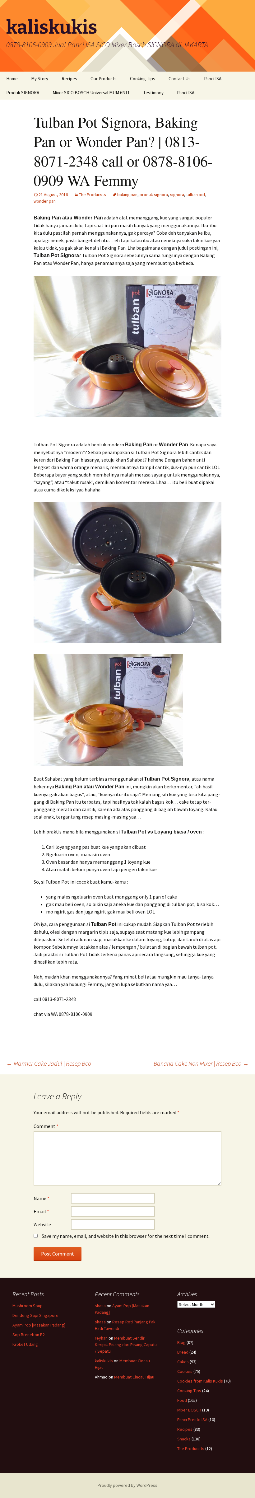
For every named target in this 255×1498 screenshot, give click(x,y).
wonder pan (45, 201)
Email (41, 1211)
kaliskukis (104, 1361)
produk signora (154, 194)
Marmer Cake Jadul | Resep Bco (48, 1063)
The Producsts (92, 194)
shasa (100, 1305)
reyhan (101, 1338)
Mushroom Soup (27, 1305)
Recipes (69, 79)
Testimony (153, 93)
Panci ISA (212, 79)
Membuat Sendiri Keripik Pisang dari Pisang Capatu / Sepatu (126, 1344)
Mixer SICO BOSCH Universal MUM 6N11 (91, 93)
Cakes (183, 1361)
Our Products (103, 79)
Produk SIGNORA (22, 93)
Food (182, 1400)
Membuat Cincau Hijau (134, 1377)
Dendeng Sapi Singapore (35, 1315)
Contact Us (180, 79)
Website (42, 1224)
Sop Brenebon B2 (28, 1334)
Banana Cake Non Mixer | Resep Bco (201, 1063)
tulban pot (195, 194)
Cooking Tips (142, 79)
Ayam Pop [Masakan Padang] (38, 1325)
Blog (181, 1342)
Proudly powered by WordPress (127, 1485)
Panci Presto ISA (192, 1419)
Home (12, 79)
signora (177, 194)
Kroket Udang (25, 1344)
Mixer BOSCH (189, 1410)
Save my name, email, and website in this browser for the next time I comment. (126, 1236)
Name (41, 1198)
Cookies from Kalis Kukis (200, 1381)
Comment (46, 1126)
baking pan (127, 194)
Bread (182, 1352)
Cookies (184, 1371)
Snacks (184, 1439)
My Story (39, 79)
